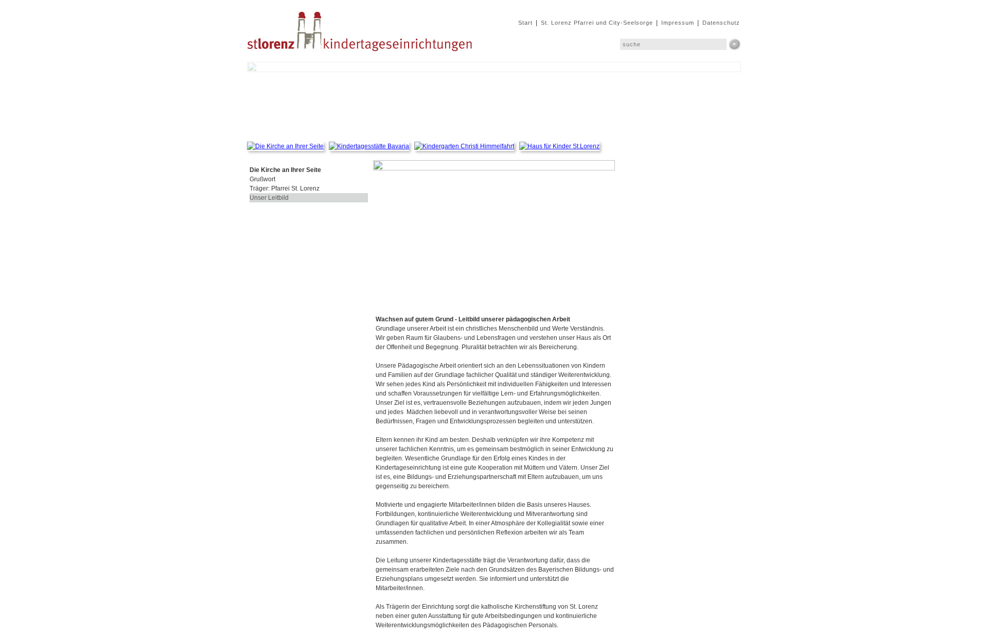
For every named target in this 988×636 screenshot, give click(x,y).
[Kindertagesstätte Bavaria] (371, 146)
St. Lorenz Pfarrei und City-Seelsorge (597, 23)
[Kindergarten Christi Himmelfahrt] (466, 146)
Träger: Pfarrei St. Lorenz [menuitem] (285, 188)
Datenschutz (721, 23)
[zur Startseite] (361, 57)
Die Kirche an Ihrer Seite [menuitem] (285, 170)
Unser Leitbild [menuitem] (269, 197)
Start (525, 23)
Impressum (677, 23)
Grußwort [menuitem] (262, 179)
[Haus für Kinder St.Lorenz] (559, 146)
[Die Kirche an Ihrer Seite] (288, 146)
